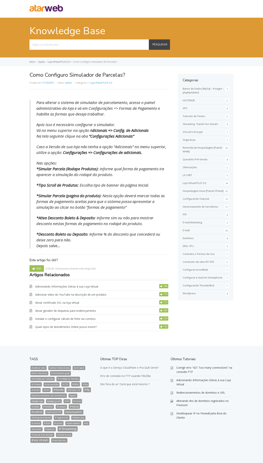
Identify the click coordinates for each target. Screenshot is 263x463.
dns (76, 384)
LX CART (187, 175)
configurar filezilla (69, 378)
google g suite (55, 401)
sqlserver (51, 429)
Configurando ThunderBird (198, 285)
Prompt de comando (42, 417)
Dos (86, 384)
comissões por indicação (43, 378)
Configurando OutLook (196, 198)
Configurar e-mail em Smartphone (202, 277)
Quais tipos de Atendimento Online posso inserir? (66, 327)
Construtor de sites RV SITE (198, 262)
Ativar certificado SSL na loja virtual (57, 302)
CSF (66, 384)
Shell (48, 423)
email (36, 389)
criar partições (52, 384)
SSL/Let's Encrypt (193, 132)
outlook (38, 412)
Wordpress (189, 293)
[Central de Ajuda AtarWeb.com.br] (46, 10)
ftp (88, 390)
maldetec (49, 406)
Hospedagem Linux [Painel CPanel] (203, 191)
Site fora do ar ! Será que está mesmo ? (125, 384)
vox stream (41, 440)
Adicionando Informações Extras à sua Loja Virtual (66, 286)
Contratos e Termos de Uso (199, 254)
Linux (78, 401)
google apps (38, 401)
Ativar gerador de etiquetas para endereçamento (65, 311)
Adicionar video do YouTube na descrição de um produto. (71, 294)
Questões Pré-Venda (195, 159)
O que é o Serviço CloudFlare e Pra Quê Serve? (129, 367)
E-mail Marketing (192, 222)
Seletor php (79, 417)
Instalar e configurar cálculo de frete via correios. (65, 319)
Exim (47, 390)
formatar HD (74, 390)
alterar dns (39, 367)
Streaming (68, 429)
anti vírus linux (40, 373)
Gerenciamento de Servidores (200, 206)
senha (37, 423)
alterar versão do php (60, 368)
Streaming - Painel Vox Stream (200, 124)
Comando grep (61, 373)
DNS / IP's (188, 246)
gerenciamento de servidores (50, 395)
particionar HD (54, 412)
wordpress (60, 440)
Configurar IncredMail (195, 269)
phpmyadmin (74, 412)
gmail (73, 395)
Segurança (189, 139)
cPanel (37, 384)
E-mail (186, 230)
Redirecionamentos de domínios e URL (200, 392)
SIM (38, 268)
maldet (36, 406)
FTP (185, 214)
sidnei (68, 82)
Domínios (188, 238)
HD (67, 401)
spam (59, 423)
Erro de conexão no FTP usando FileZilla (125, 376)
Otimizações (190, 167)
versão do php (65, 434)
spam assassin (74, 423)
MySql (75, 406)
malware (62, 406)
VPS (185, 108)
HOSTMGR (189, 100)
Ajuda (41, 61)
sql (87, 423)
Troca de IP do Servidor (43, 434)
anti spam (79, 368)
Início (32, 61)
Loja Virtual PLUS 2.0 (59, 61)
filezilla (59, 390)
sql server (37, 429)
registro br (62, 417)
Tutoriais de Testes (194, 116)
